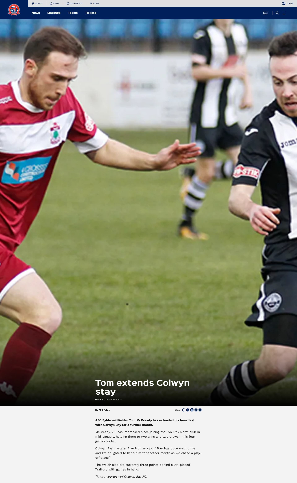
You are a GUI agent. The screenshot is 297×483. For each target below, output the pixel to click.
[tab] (37, 3)
